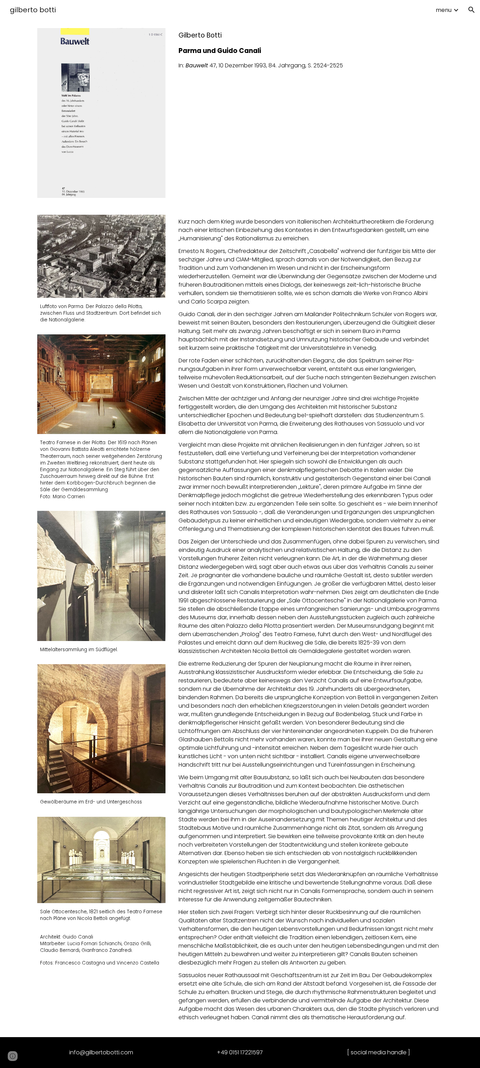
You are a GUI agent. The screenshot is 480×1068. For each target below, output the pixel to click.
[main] (309, 50)
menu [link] (444, 10)
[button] (471, 9)
